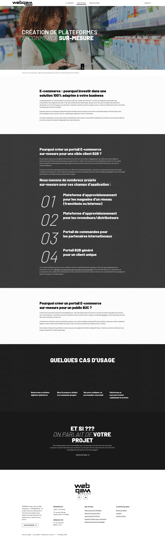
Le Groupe (70, 3)
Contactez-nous (81, 455)
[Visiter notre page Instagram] (79, 497)
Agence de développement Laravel (48, 73)
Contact (147, 3)
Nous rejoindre (29, 525)
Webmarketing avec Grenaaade (95, 522)
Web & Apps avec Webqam (93, 510)
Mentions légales (26, 534)
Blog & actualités (121, 510)
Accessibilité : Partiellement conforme (43, 534)
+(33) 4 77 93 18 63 (59, 509)
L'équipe (118, 513)
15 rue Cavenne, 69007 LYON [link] (58, 524)
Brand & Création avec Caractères (95, 519)
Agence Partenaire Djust (92, 513)
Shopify (92, 159)
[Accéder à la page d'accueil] (22, 3)
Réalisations (94, 3)
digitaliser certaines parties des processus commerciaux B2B (73, 269)
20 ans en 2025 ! (121, 516)
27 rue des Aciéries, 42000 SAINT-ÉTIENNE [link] (61, 513)
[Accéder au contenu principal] (82, 67)
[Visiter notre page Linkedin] (86, 497)
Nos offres (81, 3)
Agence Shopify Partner (92, 516)
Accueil (24, 73)
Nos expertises (32, 73)
